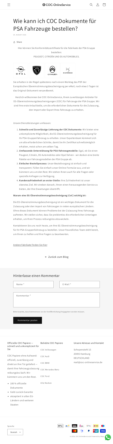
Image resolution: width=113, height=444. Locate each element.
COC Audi (44, 356)
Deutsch (13, 432)
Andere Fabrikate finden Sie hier (30, 244)
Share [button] (19, 42)
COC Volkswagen (48, 349)
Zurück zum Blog (58, 256)
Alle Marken (46, 383)
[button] (9, 4)
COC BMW (44, 363)
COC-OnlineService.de (83, 436)
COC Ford (44, 376)
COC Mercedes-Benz (49, 369)
